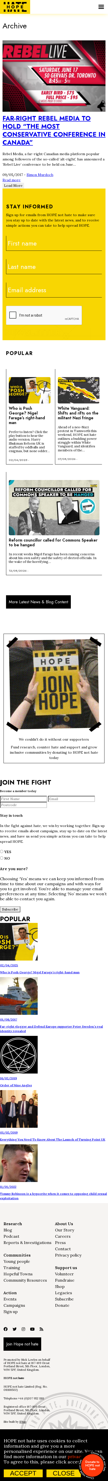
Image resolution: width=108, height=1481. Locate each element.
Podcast (11, 1236)
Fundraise (64, 1280)
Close (64, 1473)
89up (22, 1422)
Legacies (63, 1292)
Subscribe (64, 1298)
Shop (60, 1286)
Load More (13, 185)
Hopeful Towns (18, 1273)
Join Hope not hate (22, 1344)
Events (10, 1298)
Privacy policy (68, 1255)
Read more (12, 180)
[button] (101, 7)
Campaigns (14, 1305)
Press (60, 1242)
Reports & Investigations (27, 1242)
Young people (17, 1261)
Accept (23, 1473)
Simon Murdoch (40, 174)
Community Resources (25, 1280)
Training (12, 1267)
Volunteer (64, 1273)
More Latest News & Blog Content (38, 602)
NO (6, 858)
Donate (62, 1305)
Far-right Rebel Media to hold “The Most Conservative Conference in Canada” (54, 130)
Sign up (11, 1311)
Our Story (64, 1229)
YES (7, 852)
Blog (8, 1229)
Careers (63, 1236)
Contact (63, 1248)
